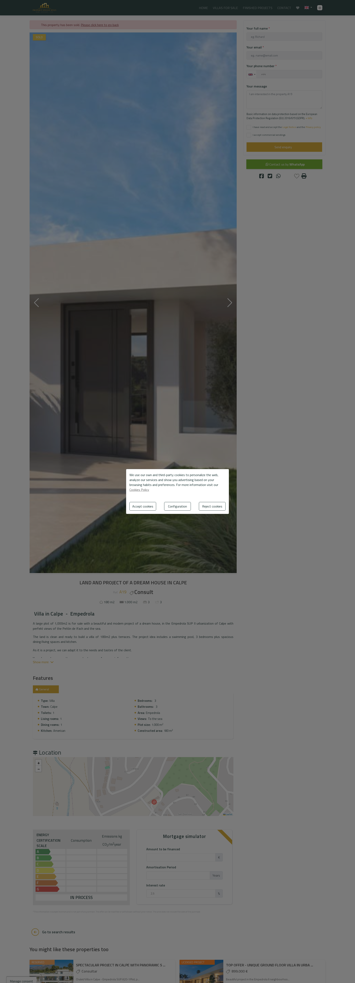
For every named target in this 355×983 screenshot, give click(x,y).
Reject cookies (212, 506)
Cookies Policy (139, 489)
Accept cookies (142, 506)
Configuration (177, 506)
